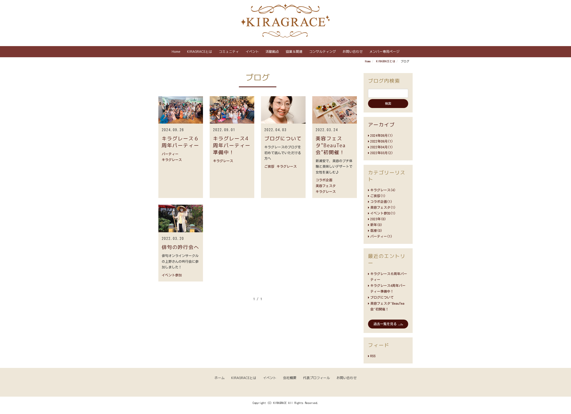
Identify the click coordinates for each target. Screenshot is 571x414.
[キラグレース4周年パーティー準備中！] (232, 110)
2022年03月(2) (381, 153)
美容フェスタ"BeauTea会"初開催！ (331, 145)
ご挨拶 (269, 166)
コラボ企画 (324, 180)
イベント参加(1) (383, 213)
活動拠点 (272, 51)
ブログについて (283, 138)
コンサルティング (322, 51)
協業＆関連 (294, 51)
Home (176, 51)
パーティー (170, 154)
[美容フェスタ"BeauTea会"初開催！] (334, 110)
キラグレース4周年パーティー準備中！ (231, 145)
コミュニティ (229, 51)
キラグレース (172, 159)
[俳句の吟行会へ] (180, 218)
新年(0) (376, 224)
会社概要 (289, 377)
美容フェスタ (326, 186)
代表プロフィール (316, 377)
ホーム (220, 377)
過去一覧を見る (385, 324)
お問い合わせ (353, 51)
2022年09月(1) (381, 141)
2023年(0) (378, 219)
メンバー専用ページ (384, 51)
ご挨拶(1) (378, 196)
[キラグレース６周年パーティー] (180, 110)
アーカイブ (381, 124)
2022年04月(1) (381, 147)
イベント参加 (172, 275)
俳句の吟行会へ (180, 247)
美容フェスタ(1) (383, 207)
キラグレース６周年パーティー (180, 142)
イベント (252, 51)
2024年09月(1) (381, 135)
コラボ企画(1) (381, 201)
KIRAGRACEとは (199, 51)
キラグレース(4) (383, 190)
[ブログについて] (283, 110)
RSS (373, 356)
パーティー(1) (381, 236)
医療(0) (376, 230)
